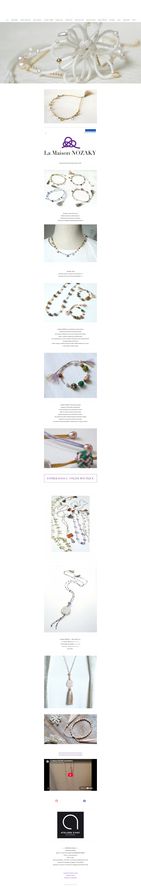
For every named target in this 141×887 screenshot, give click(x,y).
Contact (118, 20)
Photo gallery (112, 20)
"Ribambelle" (75, 213)
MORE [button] (133, 20)
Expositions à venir (59, 20)
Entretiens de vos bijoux (91, 20)
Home (7, 20)
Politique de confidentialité (70, 877)
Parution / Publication (102, 20)
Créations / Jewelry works (25, 20)
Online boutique (14, 20)
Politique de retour (70, 875)
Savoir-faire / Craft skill (48, 20)
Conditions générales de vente (70, 873)
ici (82, 273)
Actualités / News (68, 20)
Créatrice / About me (37, 20)
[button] (7, 20)
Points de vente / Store (79, 20)
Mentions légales (126, 20)
